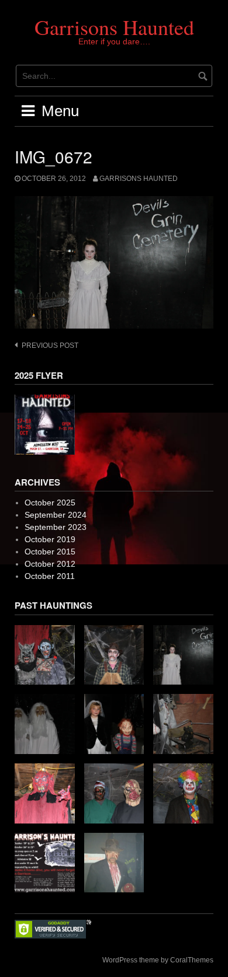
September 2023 (56, 527)
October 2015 (50, 551)
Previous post (50, 345)
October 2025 (50, 502)
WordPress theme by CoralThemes (157, 960)
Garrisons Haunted (114, 27)
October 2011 (50, 576)
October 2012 (50, 563)
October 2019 (50, 539)
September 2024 (56, 514)
